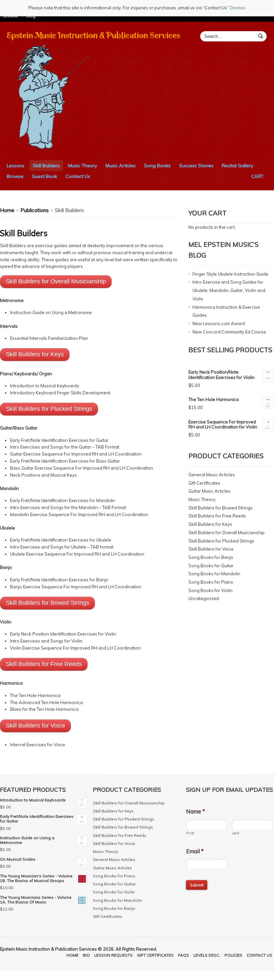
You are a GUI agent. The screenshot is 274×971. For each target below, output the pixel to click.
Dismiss (238, 7)
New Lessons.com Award (218, 323)
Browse (15, 176)
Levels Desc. (206, 955)
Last (235, 833)
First (190, 833)
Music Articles (121, 166)
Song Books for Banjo (210, 557)
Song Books (157, 166)
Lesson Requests (113, 955)
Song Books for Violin (210, 590)
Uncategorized (203, 598)
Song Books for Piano (210, 582)
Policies (233, 955)
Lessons (15, 166)
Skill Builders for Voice (211, 549)
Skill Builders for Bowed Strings (220, 507)
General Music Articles (211, 474)
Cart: (257, 176)
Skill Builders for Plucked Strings (221, 541)
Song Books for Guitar (211, 565)
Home (7, 210)
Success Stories (196, 166)
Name (195, 811)
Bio (86, 955)
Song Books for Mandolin (214, 573)
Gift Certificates (204, 483)
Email (194, 851)
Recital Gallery (237, 166)
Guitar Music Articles (209, 491)
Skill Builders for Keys (210, 524)
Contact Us (77, 176)
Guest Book (44, 176)
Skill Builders (46, 166)
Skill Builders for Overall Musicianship (226, 532)
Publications (34, 210)
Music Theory (82, 166)
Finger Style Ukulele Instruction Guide (230, 274)
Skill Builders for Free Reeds (217, 515)
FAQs (183, 955)
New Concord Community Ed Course (229, 331)
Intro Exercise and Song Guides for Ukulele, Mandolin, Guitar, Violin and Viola (228, 290)
